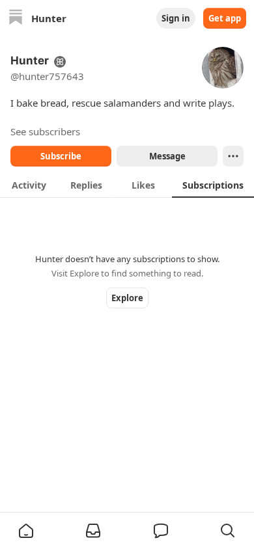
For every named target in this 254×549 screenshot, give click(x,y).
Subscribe (60, 156)
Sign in (176, 18)
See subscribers (45, 131)
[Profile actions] (233, 156)
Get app (224, 18)
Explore (127, 298)
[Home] (15, 18)
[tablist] (127, 185)
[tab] (28, 185)
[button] (26, 530)
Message (167, 156)
